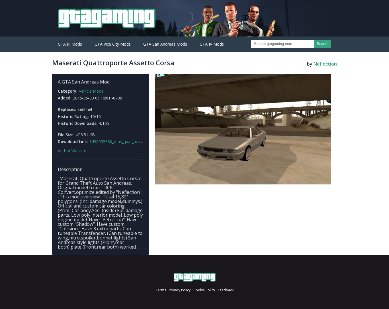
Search (322, 44)
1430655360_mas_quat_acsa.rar (118, 141)
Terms (161, 290)
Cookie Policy (204, 290)
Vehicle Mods (91, 91)
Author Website (72, 151)
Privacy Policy (180, 290)
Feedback (226, 290)
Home (194, 277)
